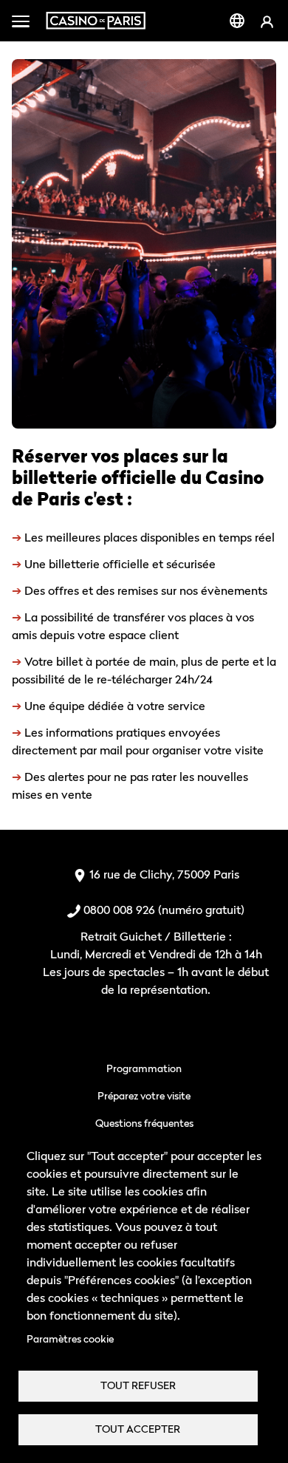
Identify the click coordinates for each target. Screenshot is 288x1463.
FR (237, 21)
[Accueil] (95, 20)
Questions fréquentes (144, 1122)
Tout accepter (137, 1429)
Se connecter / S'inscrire (267, 21)
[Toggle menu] (21, 21)
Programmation (144, 1068)
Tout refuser (138, 1385)
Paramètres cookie (70, 1339)
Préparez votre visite (144, 1095)
